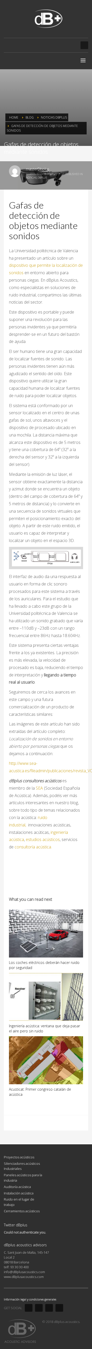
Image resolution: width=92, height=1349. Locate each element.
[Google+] (59, 1308)
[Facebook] (28, 1308)
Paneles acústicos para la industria (23, 1178)
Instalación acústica (18, 1193)
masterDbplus (37, 169)
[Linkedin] (49, 1308)
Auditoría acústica (17, 1186)
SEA (39, 788)
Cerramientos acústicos (22, 1211)
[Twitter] (39, 1308)
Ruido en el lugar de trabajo (19, 1202)
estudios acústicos (43, 839)
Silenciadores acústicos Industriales (22, 1166)
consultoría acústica (33, 847)
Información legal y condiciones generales (30, 1299)
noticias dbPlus (36, 177)
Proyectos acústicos (19, 1157)
